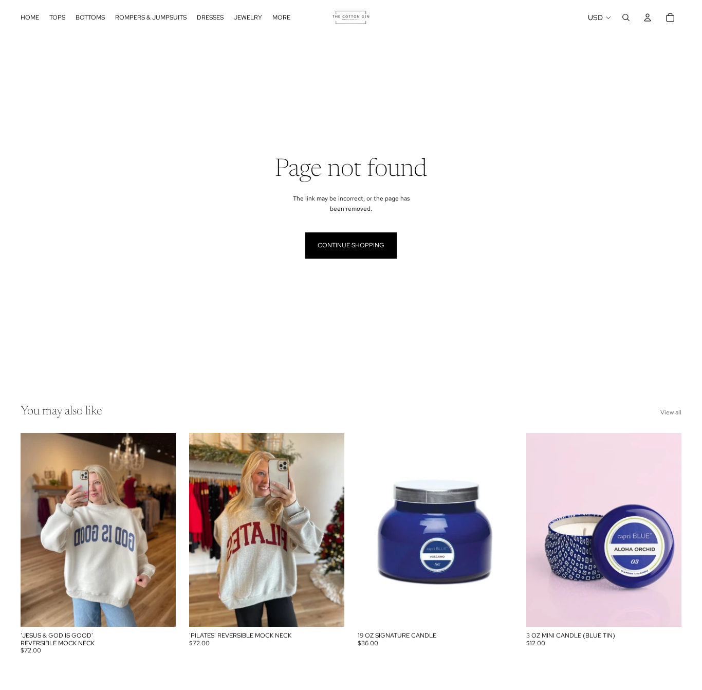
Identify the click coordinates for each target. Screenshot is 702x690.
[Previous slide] (36, 530)
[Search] (626, 17)
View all (670, 412)
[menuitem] (281, 17)
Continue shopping (351, 245)
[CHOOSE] (160, 611)
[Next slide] (160, 530)
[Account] (647, 17)
